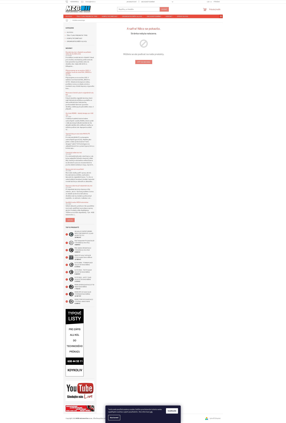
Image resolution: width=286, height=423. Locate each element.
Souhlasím (172, 411)
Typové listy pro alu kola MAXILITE (78, 133)
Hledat (164, 9)
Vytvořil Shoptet (215, 418)
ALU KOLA (70, 32)
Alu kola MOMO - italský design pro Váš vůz (79, 114)
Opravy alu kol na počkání (75, 169)
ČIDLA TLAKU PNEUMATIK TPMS (77, 35)
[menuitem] (68, 16)
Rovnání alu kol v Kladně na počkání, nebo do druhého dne (78, 53)
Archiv (70, 220)
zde (151, 412)
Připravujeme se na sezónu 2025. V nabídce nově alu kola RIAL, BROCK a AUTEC (78, 72)
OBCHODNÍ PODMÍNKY (148, 2)
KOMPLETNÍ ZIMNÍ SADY (74, 38)
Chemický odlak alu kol (74, 152)
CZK (208, 2)
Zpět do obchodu (143, 62)
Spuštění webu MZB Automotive (77, 202)
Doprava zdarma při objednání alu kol (79, 185)
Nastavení (114, 417)
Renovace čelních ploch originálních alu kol (80, 93)
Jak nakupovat (131, 2)
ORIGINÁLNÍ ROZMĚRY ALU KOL (77, 41)
